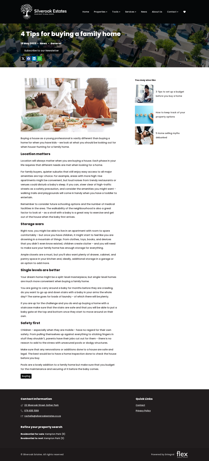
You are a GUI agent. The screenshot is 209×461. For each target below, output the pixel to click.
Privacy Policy (143, 410)
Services (130, 11)
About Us (157, 11)
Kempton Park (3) (54, 438)
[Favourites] (184, 11)
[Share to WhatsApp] (39, 58)
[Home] (44, 12)
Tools (115, 11)
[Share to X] (23, 58)
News (144, 11)
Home (85, 11)
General (55, 43)
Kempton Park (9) (55, 434)
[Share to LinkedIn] (34, 58)
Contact (172, 11)
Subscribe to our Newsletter (41, 50)
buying (26, 376)
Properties (100, 11)
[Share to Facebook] (28, 58)
